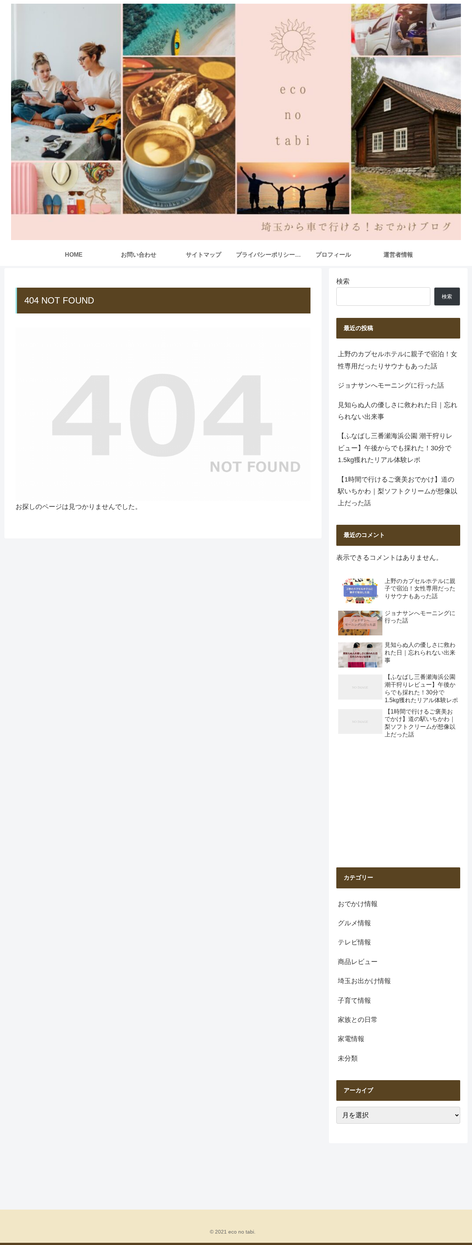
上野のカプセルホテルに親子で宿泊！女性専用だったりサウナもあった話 (397, 360)
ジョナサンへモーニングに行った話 (391, 385)
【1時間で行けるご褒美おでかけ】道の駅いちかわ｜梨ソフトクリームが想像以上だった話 (397, 491)
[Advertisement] (398, 804)
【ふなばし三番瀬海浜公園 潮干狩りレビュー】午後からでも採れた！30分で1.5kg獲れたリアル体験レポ (395, 448)
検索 (343, 281)
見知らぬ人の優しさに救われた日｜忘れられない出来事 (397, 410)
